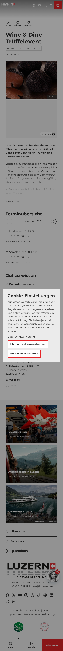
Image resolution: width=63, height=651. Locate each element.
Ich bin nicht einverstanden (28, 344)
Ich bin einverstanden (24, 353)
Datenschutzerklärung (21, 336)
